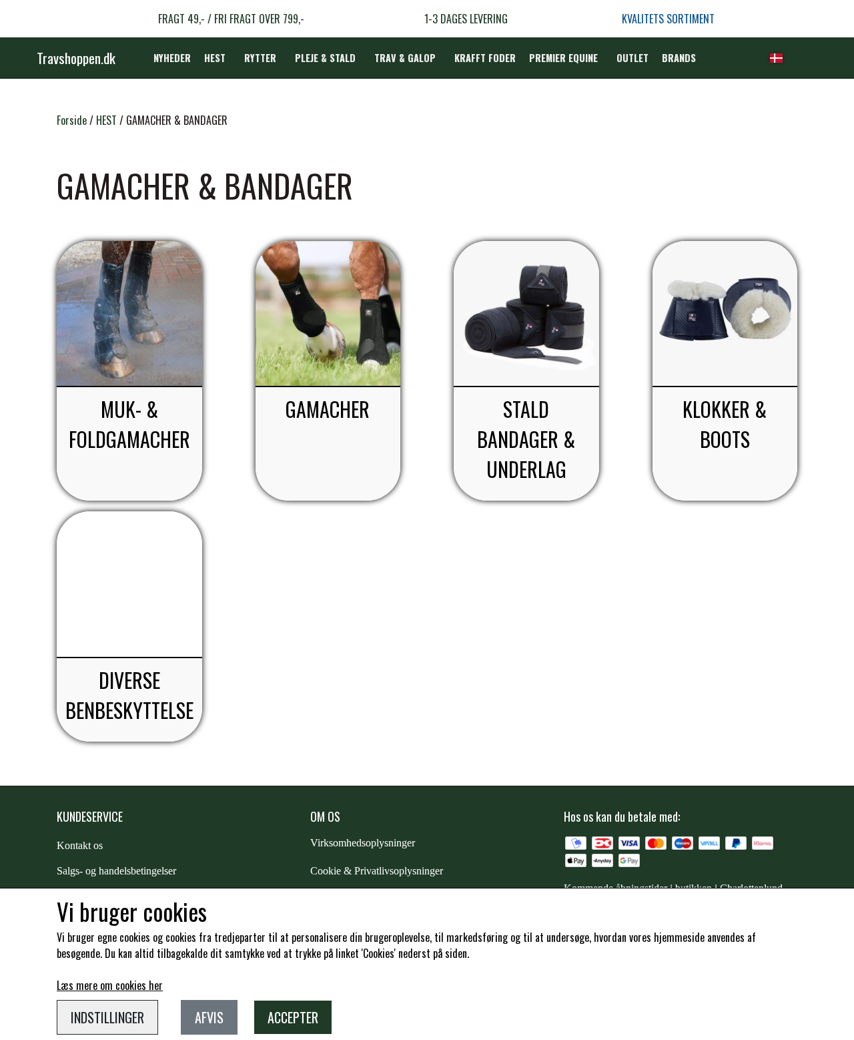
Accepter (293, 1017)
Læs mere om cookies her (110, 985)
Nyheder (172, 58)
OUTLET (632, 58)
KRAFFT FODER (485, 58)
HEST (215, 58)
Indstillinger (107, 1017)
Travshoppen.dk (76, 57)
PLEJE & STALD (325, 58)
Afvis (209, 1017)
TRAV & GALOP (405, 58)
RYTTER (260, 58)
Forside (72, 120)
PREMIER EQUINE (563, 58)
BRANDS (679, 58)
